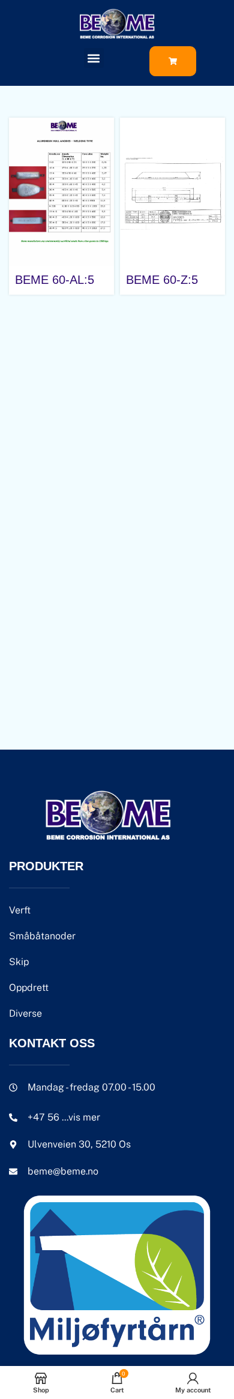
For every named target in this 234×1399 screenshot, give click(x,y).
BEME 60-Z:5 (162, 279)
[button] (94, 58)
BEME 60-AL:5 (54, 279)
